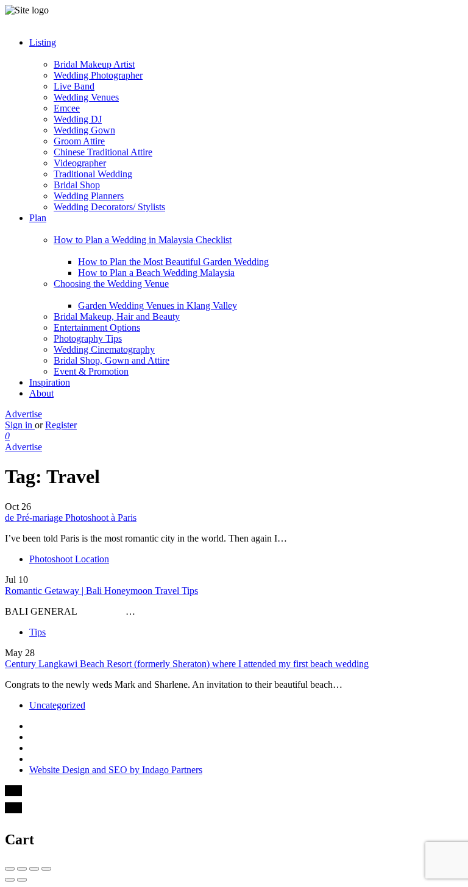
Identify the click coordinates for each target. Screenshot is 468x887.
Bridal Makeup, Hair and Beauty (117, 316)
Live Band (74, 86)
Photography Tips (88, 338)
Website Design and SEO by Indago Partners (115, 770)
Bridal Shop (77, 185)
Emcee (67, 108)
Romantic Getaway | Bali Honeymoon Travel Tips (101, 590)
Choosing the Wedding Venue (111, 283)
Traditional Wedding (93, 174)
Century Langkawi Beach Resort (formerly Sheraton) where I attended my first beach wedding (187, 664)
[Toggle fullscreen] (34, 869)
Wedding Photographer (98, 75)
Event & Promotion (91, 371)
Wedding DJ (78, 119)
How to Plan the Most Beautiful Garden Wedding (173, 261)
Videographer (80, 163)
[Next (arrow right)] (22, 880)
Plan (37, 218)
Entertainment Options (97, 327)
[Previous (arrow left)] (10, 880)
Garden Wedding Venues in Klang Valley (157, 305)
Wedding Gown (84, 130)
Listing (42, 42)
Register (61, 425)
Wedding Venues (86, 97)
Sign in (20, 425)
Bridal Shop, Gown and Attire (111, 360)
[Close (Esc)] (10, 869)
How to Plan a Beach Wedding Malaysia (156, 272)
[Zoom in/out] (46, 869)
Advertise (23, 414)
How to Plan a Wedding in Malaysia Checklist (143, 240)
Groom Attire (79, 141)
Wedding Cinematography (104, 349)
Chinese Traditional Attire (103, 152)
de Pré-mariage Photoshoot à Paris (70, 517)
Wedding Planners (89, 196)
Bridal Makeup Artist (94, 64)
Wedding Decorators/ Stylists (109, 207)
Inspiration (49, 382)
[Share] (22, 869)
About (41, 393)
